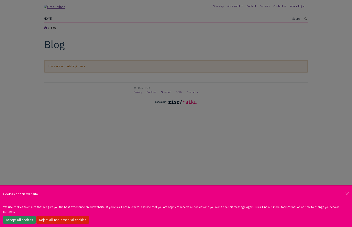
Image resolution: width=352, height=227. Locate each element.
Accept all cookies (19, 220)
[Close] (347, 193)
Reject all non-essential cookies (62, 220)
